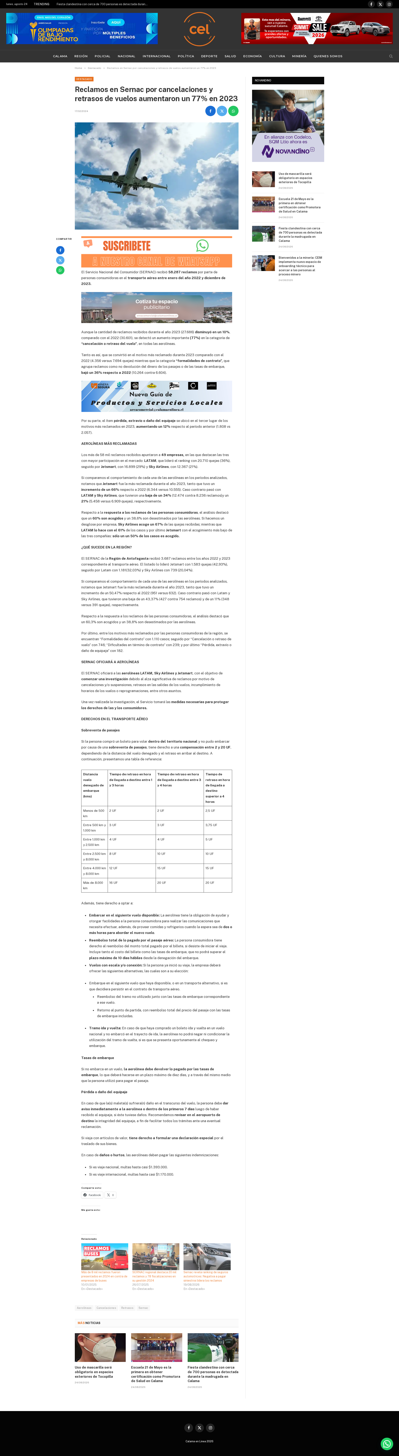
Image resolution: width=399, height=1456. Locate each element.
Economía (252, 56)
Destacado (84, 79)
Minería (299, 56)
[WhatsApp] (60, 270)
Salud (230, 56)
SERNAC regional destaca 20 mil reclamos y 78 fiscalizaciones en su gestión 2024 (154, 1276)
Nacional (127, 56)
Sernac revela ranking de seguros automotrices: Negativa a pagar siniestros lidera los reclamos (205, 1276)
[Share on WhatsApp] (233, 111)
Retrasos (127, 1307)
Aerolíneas (84, 1307)
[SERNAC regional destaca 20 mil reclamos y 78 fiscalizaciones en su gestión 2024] (155, 1256)
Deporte (209, 56)
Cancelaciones (106, 1307)
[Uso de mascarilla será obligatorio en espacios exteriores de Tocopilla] (100, 1347)
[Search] (390, 56)
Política (186, 56)
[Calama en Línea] (199, 29)
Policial (103, 56)
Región (81, 56)
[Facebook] (60, 250)
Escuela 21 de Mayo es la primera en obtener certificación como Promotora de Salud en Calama (155, 1374)
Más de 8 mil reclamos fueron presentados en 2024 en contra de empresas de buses (104, 1276)
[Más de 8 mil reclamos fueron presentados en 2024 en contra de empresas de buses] (104, 1256)
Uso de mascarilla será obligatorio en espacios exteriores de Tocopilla (94, 1372)
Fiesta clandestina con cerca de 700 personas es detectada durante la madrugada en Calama (103, 4)
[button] (387, 1444)
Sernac (143, 1307)
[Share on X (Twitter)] (222, 111)
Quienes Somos (328, 56)
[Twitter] (60, 260)
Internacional (157, 56)
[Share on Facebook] (210, 111)
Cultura (277, 56)
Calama (60, 56)
